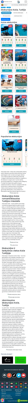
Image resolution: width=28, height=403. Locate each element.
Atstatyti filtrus (5, 19)
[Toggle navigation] (26, 2)
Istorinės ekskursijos (18, 12)
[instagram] (9, 375)
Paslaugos (3, 393)
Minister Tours (8, 1)
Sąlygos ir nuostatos (6, 395)
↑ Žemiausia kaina (6, 16)
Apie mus (3, 391)
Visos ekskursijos (6, 12)
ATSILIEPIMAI (18, 393)
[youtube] (23, 375)
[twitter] (18, 375)
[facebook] (4, 375)
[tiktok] (14, 375)
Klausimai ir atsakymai (6, 397)
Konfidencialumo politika (7, 398)
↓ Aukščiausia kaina (17, 16)
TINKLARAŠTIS (18, 391)
